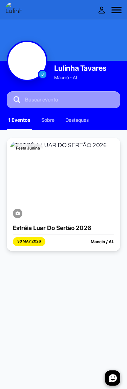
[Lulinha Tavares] (13, 10)
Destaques (77, 120)
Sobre (48, 120)
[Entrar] (101, 10)
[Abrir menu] (116, 10)
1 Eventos (19, 120)
